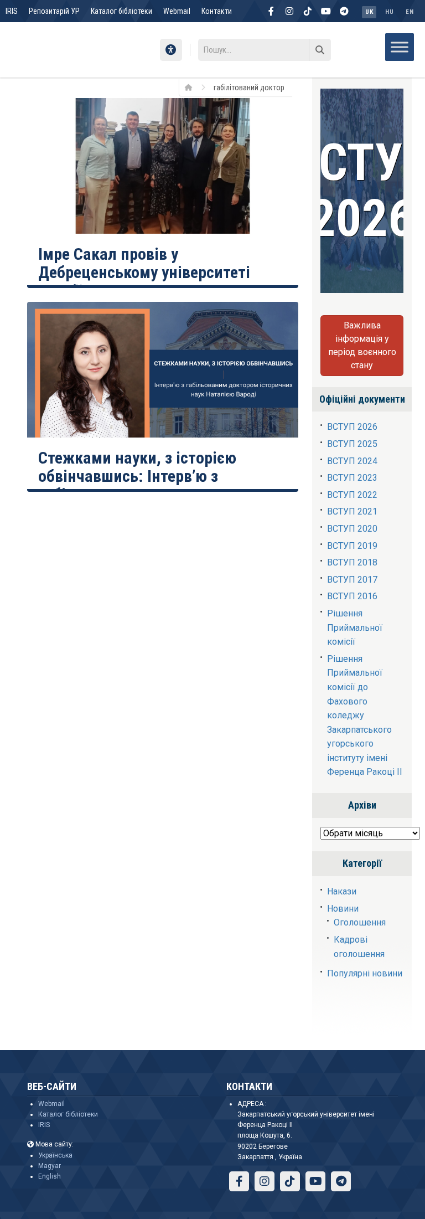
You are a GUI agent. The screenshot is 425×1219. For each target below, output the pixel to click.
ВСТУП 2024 (352, 461)
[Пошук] (320, 50)
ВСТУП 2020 (352, 528)
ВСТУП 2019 (352, 546)
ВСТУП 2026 (352, 426)
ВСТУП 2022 (352, 495)
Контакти (216, 11)
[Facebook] (271, 11)
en (409, 12)
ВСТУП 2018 (352, 562)
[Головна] (192, 87)
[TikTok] (307, 11)
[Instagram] (289, 11)
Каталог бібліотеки (121, 11)
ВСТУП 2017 (352, 579)
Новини (343, 908)
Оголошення (360, 922)
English (49, 1176)
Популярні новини (364, 973)
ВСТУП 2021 (352, 511)
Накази (341, 891)
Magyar (49, 1166)
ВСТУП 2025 (352, 444)
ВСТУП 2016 (352, 596)
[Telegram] (344, 11)
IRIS (12, 11)
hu (389, 12)
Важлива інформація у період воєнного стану (362, 345)
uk (369, 12)
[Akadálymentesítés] (171, 50)
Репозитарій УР (54, 11)
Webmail (176, 11)
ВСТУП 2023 (352, 477)
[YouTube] (326, 11)
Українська (55, 1155)
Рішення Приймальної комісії (354, 627)
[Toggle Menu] (399, 47)
